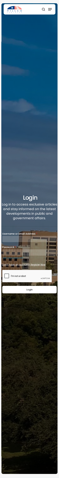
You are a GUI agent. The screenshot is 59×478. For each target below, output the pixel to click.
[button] (50, 9)
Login (29, 289)
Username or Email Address (19, 233)
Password (9, 247)
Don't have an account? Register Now (23, 264)
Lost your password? (13, 257)
